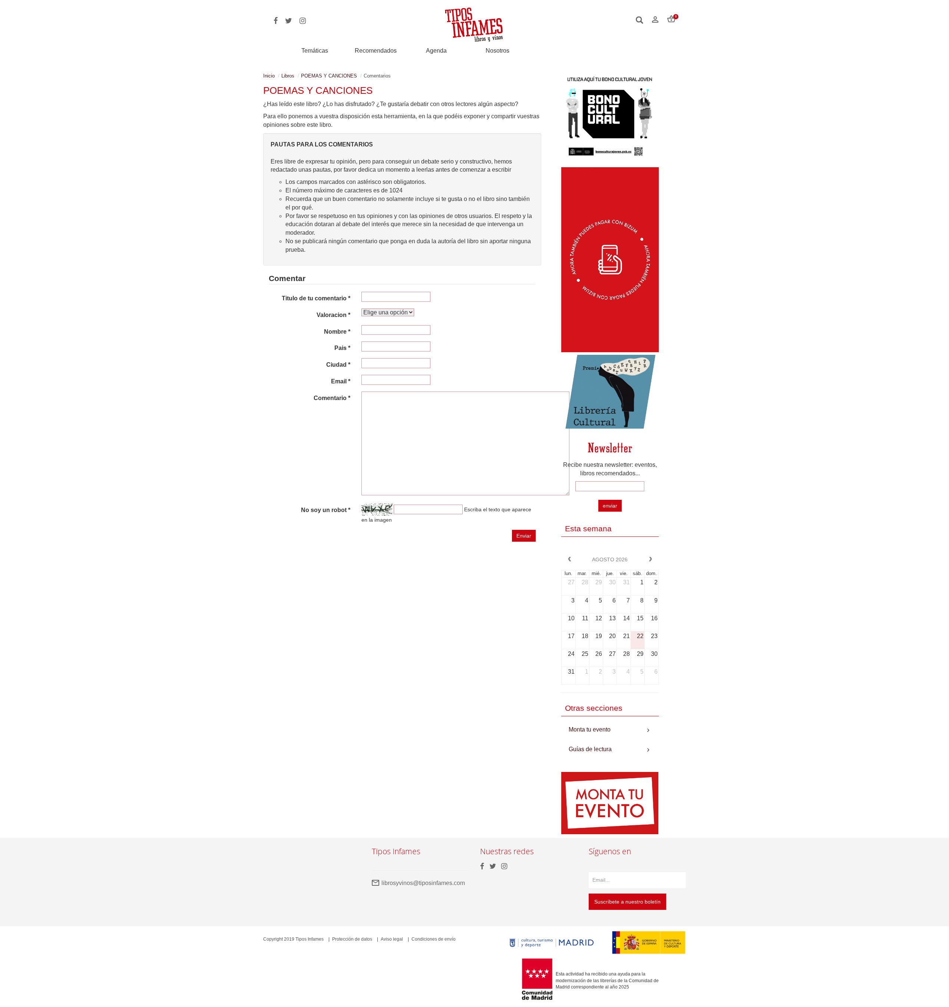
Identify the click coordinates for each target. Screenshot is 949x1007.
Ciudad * (338, 364)
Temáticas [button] (314, 50)
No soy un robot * (325, 510)
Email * (340, 381)
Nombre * (337, 331)
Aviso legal (392, 939)
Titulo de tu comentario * (316, 298)
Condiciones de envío (433, 939)
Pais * (342, 348)
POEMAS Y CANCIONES (329, 76)
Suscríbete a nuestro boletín (627, 902)
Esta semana (588, 528)
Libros (287, 76)
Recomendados (376, 50)
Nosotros (497, 50)
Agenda (436, 50)
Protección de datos (352, 939)
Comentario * (332, 398)
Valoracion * (333, 315)
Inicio (269, 76)
